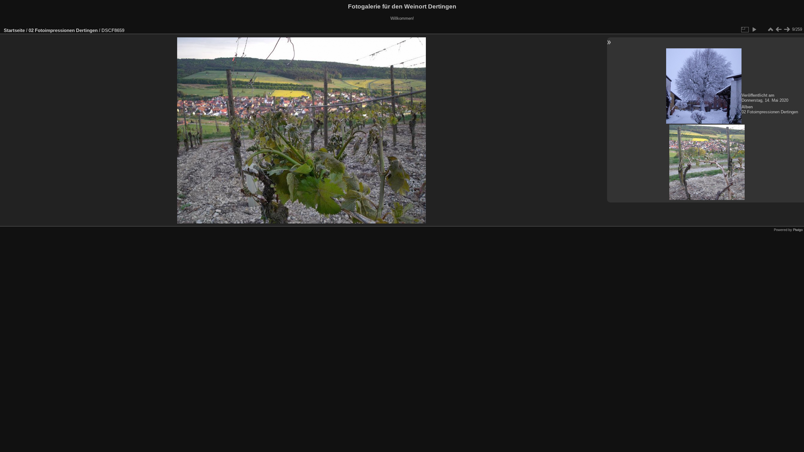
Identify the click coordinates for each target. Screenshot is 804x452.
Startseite (14, 30)
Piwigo (798, 230)
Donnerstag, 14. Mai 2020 (765, 100)
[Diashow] (754, 29)
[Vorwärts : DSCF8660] (787, 29)
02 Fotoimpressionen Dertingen (63, 30)
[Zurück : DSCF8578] (778, 29)
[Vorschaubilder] (770, 29)
